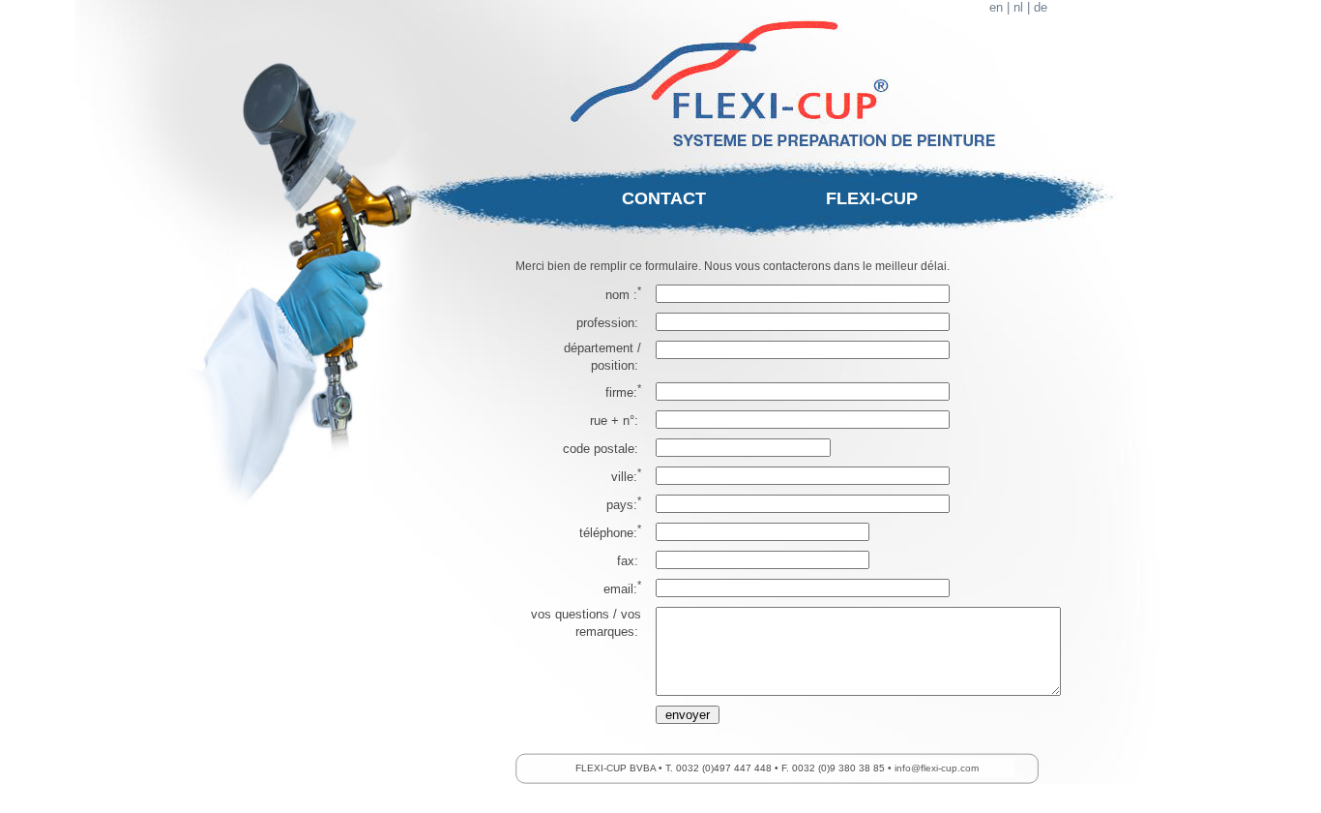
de (1040, 7)
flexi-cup (872, 198)
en (996, 7)
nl (1018, 7)
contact (664, 198)
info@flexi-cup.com (937, 768)
